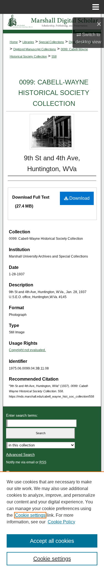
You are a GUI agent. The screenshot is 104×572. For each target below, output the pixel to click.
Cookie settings (30, 515)
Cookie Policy (61, 521)
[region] (52, 521)
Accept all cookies (52, 541)
